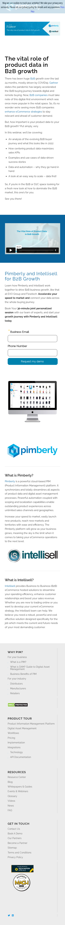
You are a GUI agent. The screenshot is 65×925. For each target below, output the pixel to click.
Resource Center (17, 777)
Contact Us (14, 829)
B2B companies (39, 95)
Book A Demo (15, 833)
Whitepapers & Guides (20, 786)
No (32, 11)
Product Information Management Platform (31, 723)
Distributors (16, 683)
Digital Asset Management (22, 728)
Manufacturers (18, 688)
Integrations (14, 747)
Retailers (15, 693)
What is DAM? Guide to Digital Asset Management (30, 667)
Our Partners (15, 838)
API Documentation (20, 757)
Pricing (11, 738)
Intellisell (10, 586)
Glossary (12, 796)
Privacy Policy (15, 857)
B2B (32, 78)
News (11, 805)
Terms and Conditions (19, 852)
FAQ (10, 810)
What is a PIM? (18, 662)
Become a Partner (17, 843)
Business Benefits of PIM (23, 674)
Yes (62, 7)
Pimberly (10, 481)
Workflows (13, 733)
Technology (16, 752)
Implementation (16, 742)
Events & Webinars (18, 791)
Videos (11, 800)
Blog (10, 782)
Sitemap (12, 847)
